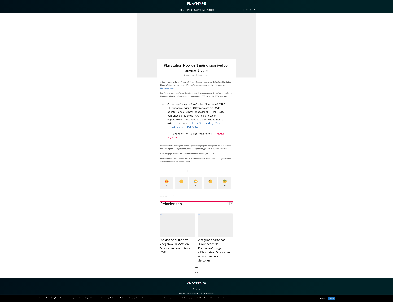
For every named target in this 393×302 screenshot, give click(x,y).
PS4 (185, 170)
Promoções (210, 10)
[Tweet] (178, 196)
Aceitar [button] (331, 298)
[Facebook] (240, 10)
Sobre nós (182, 294)
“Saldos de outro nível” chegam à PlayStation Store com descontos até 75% (176, 246)
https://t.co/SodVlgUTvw (206, 123)
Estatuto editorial (192, 294)
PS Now (179, 170)
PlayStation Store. (167, 88)
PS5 (191, 170)
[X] (243, 10)
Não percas (170, 170)
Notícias (181, 10)
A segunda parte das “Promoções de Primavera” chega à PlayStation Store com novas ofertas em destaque (214, 250)
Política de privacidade (207, 294)
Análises (189, 10)
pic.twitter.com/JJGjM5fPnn (183, 127)
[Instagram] (247, 10)
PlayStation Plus (199, 10)
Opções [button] (323, 298)
